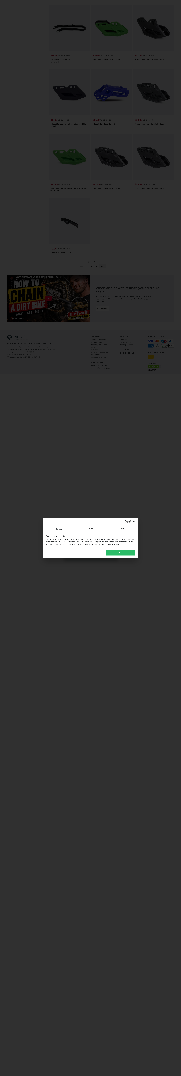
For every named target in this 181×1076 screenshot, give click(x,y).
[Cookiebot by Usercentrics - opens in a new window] (126, 521)
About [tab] (122, 529)
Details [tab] (90, 529)
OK (120, 552)
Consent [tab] (59, 529)
